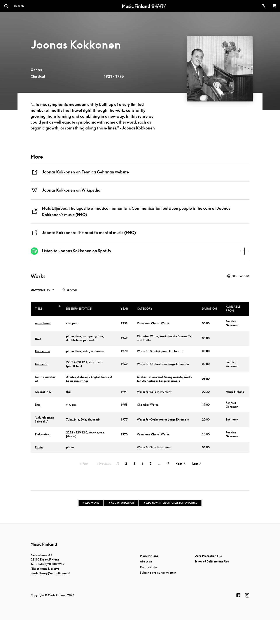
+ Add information (121, 502)
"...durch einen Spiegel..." (44, 419)
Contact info (148, 567)
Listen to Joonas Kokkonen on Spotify (76, 250)
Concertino (42, 351)
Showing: (38, 289)
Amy (38, 338)
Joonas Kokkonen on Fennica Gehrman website (85, 172)
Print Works (240, 276)
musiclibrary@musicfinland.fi (50, 573)
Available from (233, 309)
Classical (38, 76)
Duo (38, 405)
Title (38, 309)
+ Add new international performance (170, 502)
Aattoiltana (43, 323)
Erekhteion (42, 434)
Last (195, 464)
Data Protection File (208, 556)
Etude (39, 447)
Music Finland (149, 556)
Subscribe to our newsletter (158, 573)
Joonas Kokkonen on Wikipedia (71, 190)
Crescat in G (43, 392)
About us (146, 561)
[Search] (27, 6)
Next (178, 464)
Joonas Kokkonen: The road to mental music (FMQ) (89, 232)
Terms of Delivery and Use (212, 561)
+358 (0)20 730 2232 (50, 564)
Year (124, 309)
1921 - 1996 (113, 76)
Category (144, 309)
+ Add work (91, 502)
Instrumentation (79, 309)
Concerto (41, 364)
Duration (209, 309)
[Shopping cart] (274, 6)
